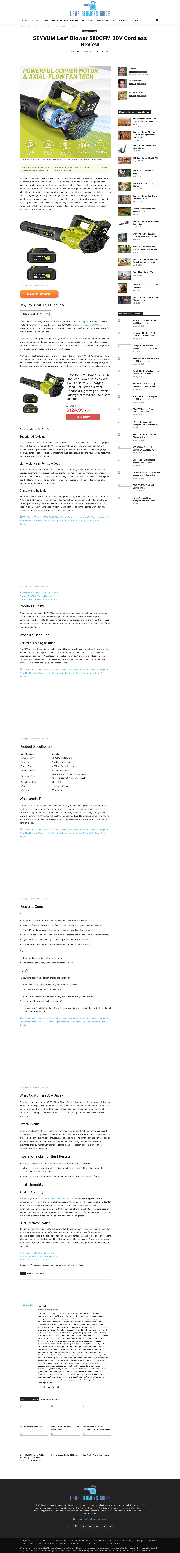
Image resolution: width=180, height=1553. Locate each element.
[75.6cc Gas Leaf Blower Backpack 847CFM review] (124, 501)
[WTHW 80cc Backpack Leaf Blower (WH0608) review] (124, 450)
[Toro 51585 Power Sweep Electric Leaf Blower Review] (124, 249)
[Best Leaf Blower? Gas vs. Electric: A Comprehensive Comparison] (124, 135)
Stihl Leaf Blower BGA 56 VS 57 (146, 158)
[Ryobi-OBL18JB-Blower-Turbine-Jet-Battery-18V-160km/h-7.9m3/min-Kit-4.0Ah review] (34, 1443)
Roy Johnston (135, 80)
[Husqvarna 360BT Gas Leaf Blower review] (124, 437)
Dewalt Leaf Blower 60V (143, 272)
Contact (133, 20)
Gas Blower (88, 20)
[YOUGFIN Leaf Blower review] (34, 1415)
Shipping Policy (140, 1540)
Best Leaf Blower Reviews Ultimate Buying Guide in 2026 (63, 1543)
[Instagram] (45, 1387)
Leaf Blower (40, 1274)
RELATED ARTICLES (29, 1399)
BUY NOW (83, 417)
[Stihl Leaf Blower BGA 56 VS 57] (124, 160)
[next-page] (25, 1465)
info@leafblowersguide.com (95, 1519)
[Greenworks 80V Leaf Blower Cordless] (122, 288)
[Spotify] (54, 1387)
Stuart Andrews (136, 92)
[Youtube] (111, 1526)
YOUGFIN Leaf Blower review (31, 1427)
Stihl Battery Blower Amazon (30, 1543)
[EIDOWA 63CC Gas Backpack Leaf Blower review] (124, 399)
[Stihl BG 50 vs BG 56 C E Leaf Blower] (124, 186)
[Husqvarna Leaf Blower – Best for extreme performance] (124, 262)
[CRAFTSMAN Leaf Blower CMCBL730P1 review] (124, 412)
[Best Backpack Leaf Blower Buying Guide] (122, 148)
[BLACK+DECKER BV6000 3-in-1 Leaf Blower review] (65, 1415)
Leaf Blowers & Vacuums (65, 20)
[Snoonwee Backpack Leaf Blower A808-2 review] (124, 463)
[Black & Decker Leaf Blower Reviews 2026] (124, 211)
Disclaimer (44, 1540)
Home (24, 20)
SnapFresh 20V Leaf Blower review (96, 1455)
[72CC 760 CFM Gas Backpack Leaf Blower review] (124, 323)
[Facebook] (22, 1289)
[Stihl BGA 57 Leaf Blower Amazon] (124, 173)
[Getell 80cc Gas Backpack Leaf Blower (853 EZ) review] (124, 374)
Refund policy (128, 1540)
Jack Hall (76, 51)
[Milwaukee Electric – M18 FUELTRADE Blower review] (124, 336)
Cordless (30, 1274)
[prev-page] (21, 1465)
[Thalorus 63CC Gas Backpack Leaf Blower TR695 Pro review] (124, 387)
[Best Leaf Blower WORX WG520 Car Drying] (124, 223)
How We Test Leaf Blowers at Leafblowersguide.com (106, 1543)
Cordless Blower (39, 20)
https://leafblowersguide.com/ (48, 1310)
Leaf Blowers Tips (106, 20)
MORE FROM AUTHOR (50, 1399)
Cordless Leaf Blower (34, 26)
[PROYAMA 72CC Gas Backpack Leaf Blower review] (124, 361)
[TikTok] (97, 1526)
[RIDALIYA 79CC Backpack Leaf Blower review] (124, 488)
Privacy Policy (25, 1540)
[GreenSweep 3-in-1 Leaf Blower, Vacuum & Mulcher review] (124, 475)
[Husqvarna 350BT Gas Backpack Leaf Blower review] (124, 425)
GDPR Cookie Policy (83, 1540)
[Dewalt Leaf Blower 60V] (124, 275)
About (122, 20)
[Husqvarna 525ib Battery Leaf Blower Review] (124, 300)
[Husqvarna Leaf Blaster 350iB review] (65, 1443)
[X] (28, 1289)
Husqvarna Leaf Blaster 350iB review (65, 1455)
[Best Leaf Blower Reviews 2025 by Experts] (90, 8)
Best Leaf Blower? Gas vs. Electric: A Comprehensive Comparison (144, 134)
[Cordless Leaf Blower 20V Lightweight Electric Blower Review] (97, 1415)
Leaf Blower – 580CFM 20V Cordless (87, 325)
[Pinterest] (34, 1289)
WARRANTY (153, 1540)
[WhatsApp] (40, 1289)
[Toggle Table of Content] (46, 314)
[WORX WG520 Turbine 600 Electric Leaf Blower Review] (122, 237)
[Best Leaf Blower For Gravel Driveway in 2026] (124, 199)
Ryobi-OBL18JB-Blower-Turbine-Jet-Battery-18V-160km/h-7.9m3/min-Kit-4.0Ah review (32, 1457)
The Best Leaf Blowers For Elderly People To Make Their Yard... (145, 121)
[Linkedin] (49, 1387)
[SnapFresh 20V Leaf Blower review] (97, 1443)
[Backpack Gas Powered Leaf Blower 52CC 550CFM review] (124, 349)
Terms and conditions (58, 1540)
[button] (157, 20)
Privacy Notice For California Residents (107, 1540)
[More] (120, 57)
